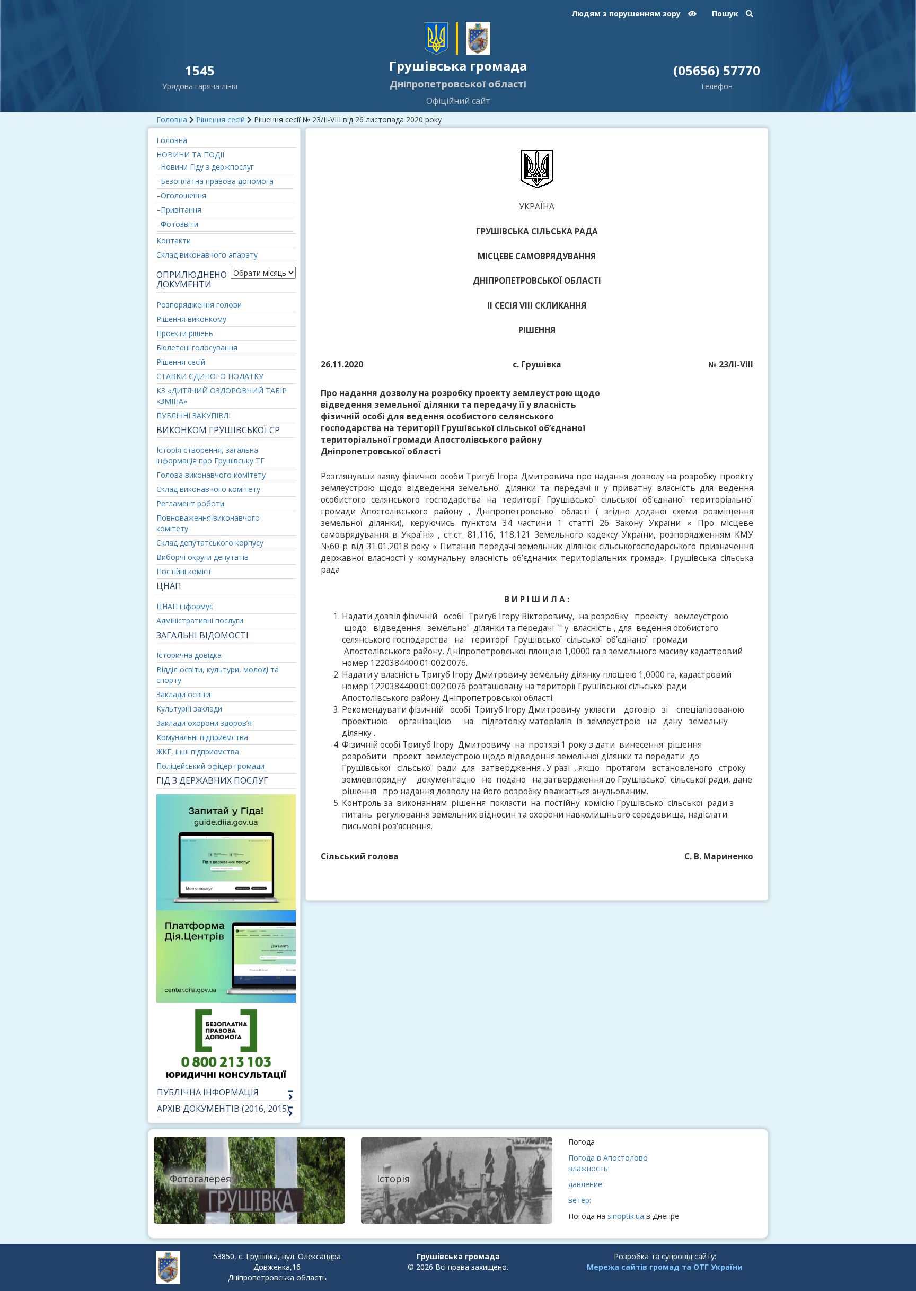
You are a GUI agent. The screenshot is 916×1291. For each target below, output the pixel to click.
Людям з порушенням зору (627, 13)
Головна (171, 120)
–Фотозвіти (177, 224)
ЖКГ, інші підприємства (197, 752)
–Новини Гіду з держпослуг (205, 167)
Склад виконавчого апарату (207, 255)
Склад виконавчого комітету (208, 489)
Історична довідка (189, 655)
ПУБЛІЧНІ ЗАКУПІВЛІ (193, 415)
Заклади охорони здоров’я (204, 723)
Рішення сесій (220, 120)
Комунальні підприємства (202, 737)
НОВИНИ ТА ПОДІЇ (190, 155)
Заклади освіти (183, 694)
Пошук (726, 13)
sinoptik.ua (625, 1216)
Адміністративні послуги (199, 621)
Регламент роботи (190, 503)
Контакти (173, 240)
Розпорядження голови (199, 305)
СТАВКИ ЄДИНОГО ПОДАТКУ (209, 376)
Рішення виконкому (191, 319)
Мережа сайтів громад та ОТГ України (665, 1267)
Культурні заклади (189, 709)
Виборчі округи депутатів (202, 557)
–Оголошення (181, 195)
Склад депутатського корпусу (209, 543)
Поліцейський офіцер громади (210, 766)
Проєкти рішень (184, 333)
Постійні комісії (183, 571)
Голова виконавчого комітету (211, 475)
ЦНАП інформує (184, 606)
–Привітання (178, 210)
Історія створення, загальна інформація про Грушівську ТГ (210, 455)
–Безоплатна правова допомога (215, 181)
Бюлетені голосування (196, 347)
